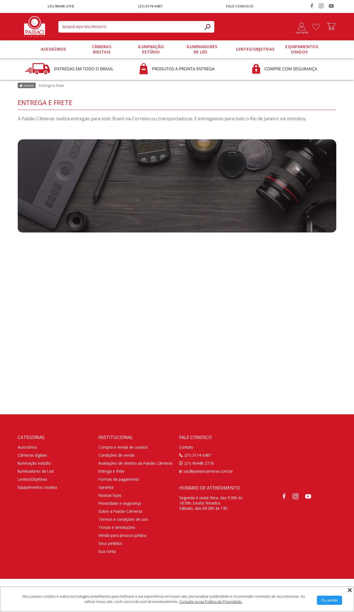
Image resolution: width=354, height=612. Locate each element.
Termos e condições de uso (123, 519)
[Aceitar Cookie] (329, 600)
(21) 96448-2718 (61, 6)
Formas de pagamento (118, 479)
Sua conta (107, 551)
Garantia (105, 487)
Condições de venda (116, 455)
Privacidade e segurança (119, 503)
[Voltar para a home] (34, 25)
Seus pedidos (110, 543)
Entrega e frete (111, 471)
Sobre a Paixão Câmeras (120, 511)
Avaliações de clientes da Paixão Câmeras (135, 463)
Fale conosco (240, 6)
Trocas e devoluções (116, 527)
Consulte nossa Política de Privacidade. (210, 601)
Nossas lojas (109, 495)
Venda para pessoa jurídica (122, 535)
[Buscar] (207, 27)
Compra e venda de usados (123, 447)
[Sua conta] (299, 27)
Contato (186, 447)
